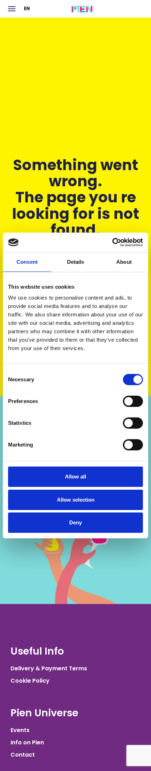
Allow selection (75, 500)
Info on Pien (27, 742)
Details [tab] (75, 262)
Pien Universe (44, 713)
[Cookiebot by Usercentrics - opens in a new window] (112, 242)
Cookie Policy (30, 681)
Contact (23, 755)
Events (20, 730)
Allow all (75, 477)
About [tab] (124, 262)
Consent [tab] (27, 262)
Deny (75, 522)
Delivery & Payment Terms (49, 668)
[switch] (133, 401)
